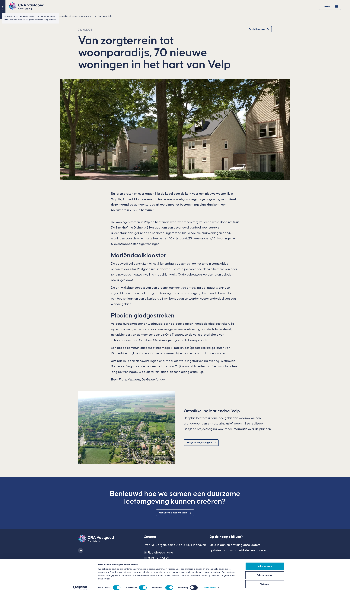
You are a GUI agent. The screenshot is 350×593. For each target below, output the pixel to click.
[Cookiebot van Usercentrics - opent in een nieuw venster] (80, 588)
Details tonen (209, 587)
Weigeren (264, 584)
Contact (150, 536)
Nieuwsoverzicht (22, 16)
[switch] (143, 587)
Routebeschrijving (160, 552)
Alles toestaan (265, 566)
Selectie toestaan (265, 575)
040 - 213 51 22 (158, 558)
